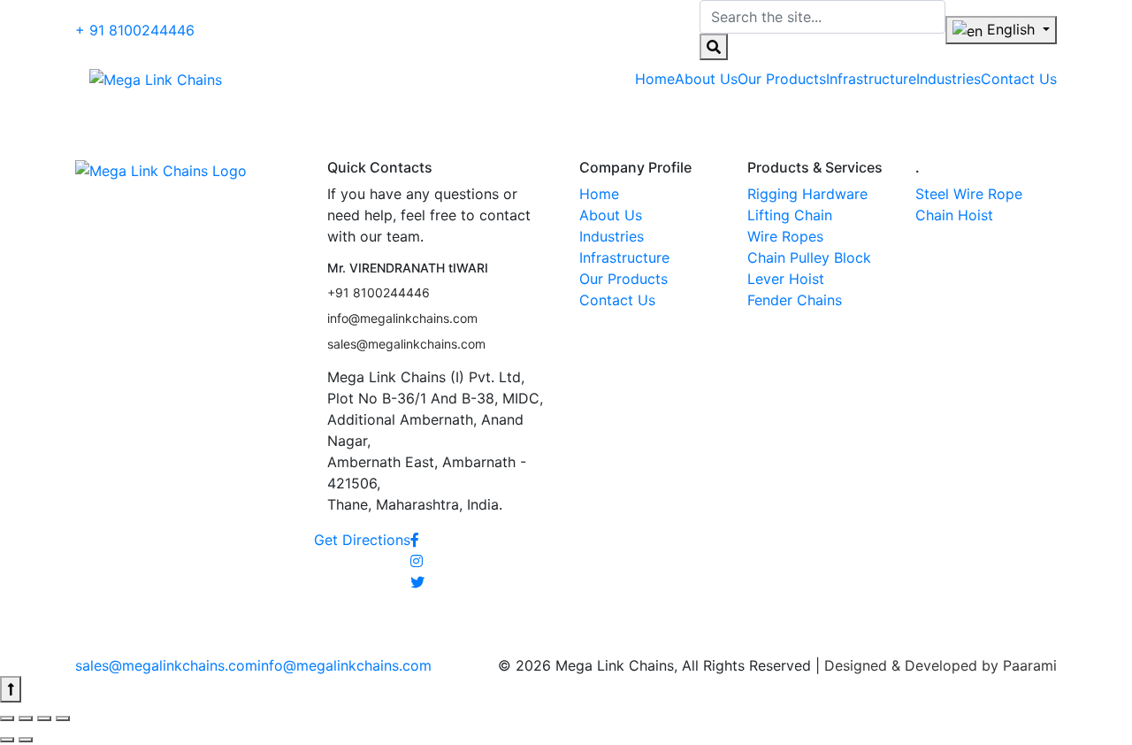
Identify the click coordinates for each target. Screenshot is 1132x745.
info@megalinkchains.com (402, 318)
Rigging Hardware (807, 194)
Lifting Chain (789, 215)
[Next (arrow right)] (26, 739)
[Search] (714, 47)
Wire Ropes (785, 236)
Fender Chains (794, 300)
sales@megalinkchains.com (406, 343)
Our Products (623, 279)
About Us (610, 215)
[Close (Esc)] (7, 718)
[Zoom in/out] (63, 718)
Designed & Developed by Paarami (940, 665)
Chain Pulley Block (809, 257)
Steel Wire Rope (968, 194)
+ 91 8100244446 (135, 30)
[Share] (26, 718)
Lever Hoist (785, 279)
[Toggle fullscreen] (44, 718)
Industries (611, 236)
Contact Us (617, 300)
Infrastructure (624, 257)
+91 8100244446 (378, 292)
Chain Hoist (954, 215)
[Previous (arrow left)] (7, 739)
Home (599, 194)
